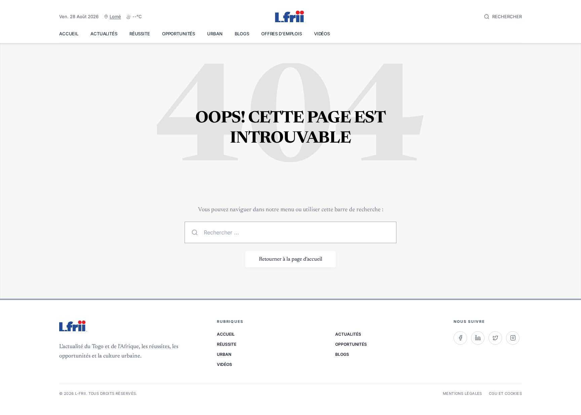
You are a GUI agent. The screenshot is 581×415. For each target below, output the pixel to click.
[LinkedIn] (478, 338)
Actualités (103, 33)
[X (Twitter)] (495, 338)
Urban (214, 33)
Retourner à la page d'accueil (290, 259)
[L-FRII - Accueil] (290, 17)
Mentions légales (462, 393)
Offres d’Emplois (281, 33)
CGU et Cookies (505, 393)
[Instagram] (512, 338)
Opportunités (178, 33)
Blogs (242, 33)
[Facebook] (460, 338)
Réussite (139, 33)
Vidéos (322, 33)
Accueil (68, 33)
